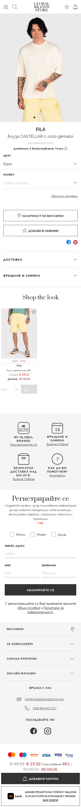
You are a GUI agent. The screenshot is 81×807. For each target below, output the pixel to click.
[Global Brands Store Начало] (42, 6)
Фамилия (49, 565)
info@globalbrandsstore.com (44, 699)
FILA (40, 129)
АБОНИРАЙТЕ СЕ (40, 590)
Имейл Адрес (15, 546)
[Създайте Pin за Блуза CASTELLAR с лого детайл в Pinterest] (75, 244)
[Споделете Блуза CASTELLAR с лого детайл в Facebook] (68, 244)
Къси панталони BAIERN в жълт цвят (30, 370)
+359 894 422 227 (44, 708)
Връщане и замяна (21, 275)
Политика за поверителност (45, 609)
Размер (8, 174)
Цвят (7, 155)
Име (8, 565)
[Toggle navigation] (5, 7)
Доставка (12, 259)
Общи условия (29, 607)
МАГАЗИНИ (15, 629)
